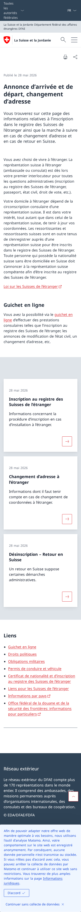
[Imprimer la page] (65, 57)
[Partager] (75, 57)
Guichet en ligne (22, 646)
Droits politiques (22, 654)
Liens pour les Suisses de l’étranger (38, 688)
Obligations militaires (26, 661)
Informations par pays (27, 695)
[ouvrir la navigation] (74, 39)
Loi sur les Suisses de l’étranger (31, 286)
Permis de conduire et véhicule (34, 668)
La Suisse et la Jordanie (32, 40)
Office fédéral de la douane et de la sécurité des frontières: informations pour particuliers (40, 708)
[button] (73, 796)
